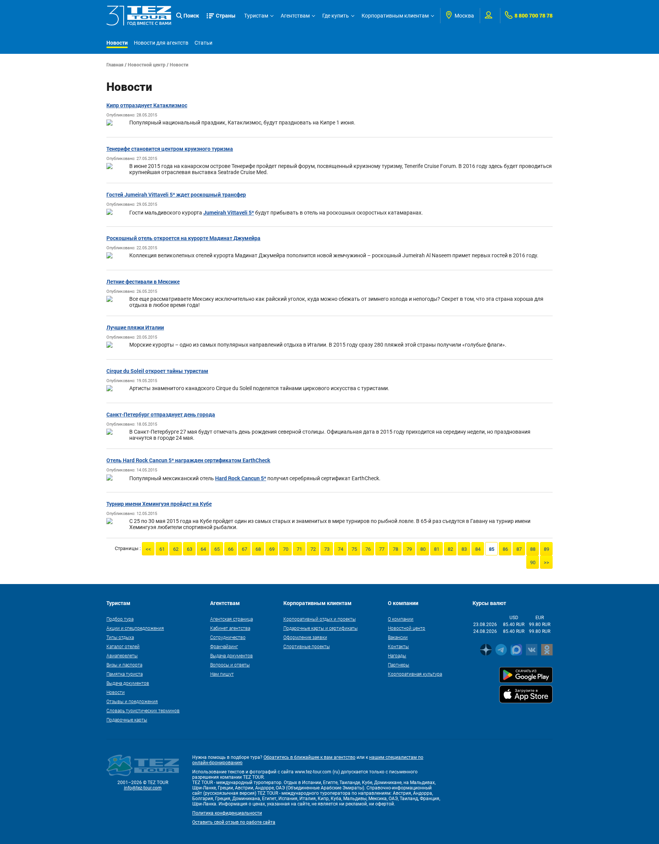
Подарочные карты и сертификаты (320, 628)
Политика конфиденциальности (227, 813)
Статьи (203, 43)
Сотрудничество (228, 637)
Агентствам (295, 16)
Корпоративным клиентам (395, 16)
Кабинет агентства (230, 628)
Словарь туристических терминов (143, 710)
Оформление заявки (305, 637)
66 (230, 549)
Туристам (256, 16)
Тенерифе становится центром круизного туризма (169, 148)
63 (189, 549)
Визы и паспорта (124, 665)
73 (327, 549)
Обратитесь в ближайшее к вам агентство (309, 757)
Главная (115, 64)
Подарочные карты (126, 720)
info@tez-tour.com (143, 788)
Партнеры (398, 665)
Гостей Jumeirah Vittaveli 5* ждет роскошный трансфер (176, 194)
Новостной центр (147, 64)
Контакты (398, 646)
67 (244, 549)
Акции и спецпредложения (135, 628)
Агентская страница (231, 619)
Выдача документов (127, 683)
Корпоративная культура (415, 674)
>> (546, 562)
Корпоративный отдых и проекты (319, 619)
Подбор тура (119, 619)
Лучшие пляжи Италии (135, 327)
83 (464, 549)
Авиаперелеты (122, 655)
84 (478, 549)
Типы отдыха (120, 637)
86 (505, 549)
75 (354, 549)
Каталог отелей (123, 646)
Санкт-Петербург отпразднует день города (160, 414)
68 (258, 549)
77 (381, 549)
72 (313, 549)
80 (423, 549)
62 (175, 549)
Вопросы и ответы (230, 665)
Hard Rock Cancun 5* (240, 478)
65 (217, 549)
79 (409, 549)
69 (272, 549)
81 (436, 549)
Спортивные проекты (306, 646)
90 (532, 562)
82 (450, 549)
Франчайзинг (224, 646)
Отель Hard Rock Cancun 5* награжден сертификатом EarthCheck (188, 460)
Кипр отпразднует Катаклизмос (146, 105)
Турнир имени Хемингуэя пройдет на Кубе (159, 503)
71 (299, 549)
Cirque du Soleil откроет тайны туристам (157, 370)
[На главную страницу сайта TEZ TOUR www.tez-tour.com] (138, 16)
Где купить (335, 16)
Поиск (191, 15)
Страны (226, 15)
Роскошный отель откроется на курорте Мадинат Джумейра (183, 238)
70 (285, 549)
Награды (397, 655)
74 (340, 549)
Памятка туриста (124, 674)
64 (203, 549)
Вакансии (398, 637)
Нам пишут (222, 674)
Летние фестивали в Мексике (143, 281)
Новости (117, 42)
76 (368, 549)
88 (532, 549)
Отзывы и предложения (132, 701)
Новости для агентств (161, 43)
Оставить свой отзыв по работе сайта (233, 822)
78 (395, 549)
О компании (400, 619)
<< (148, 549)
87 (519, 549)
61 (162, 549)
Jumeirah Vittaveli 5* (228, 212)
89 (546, 549)
